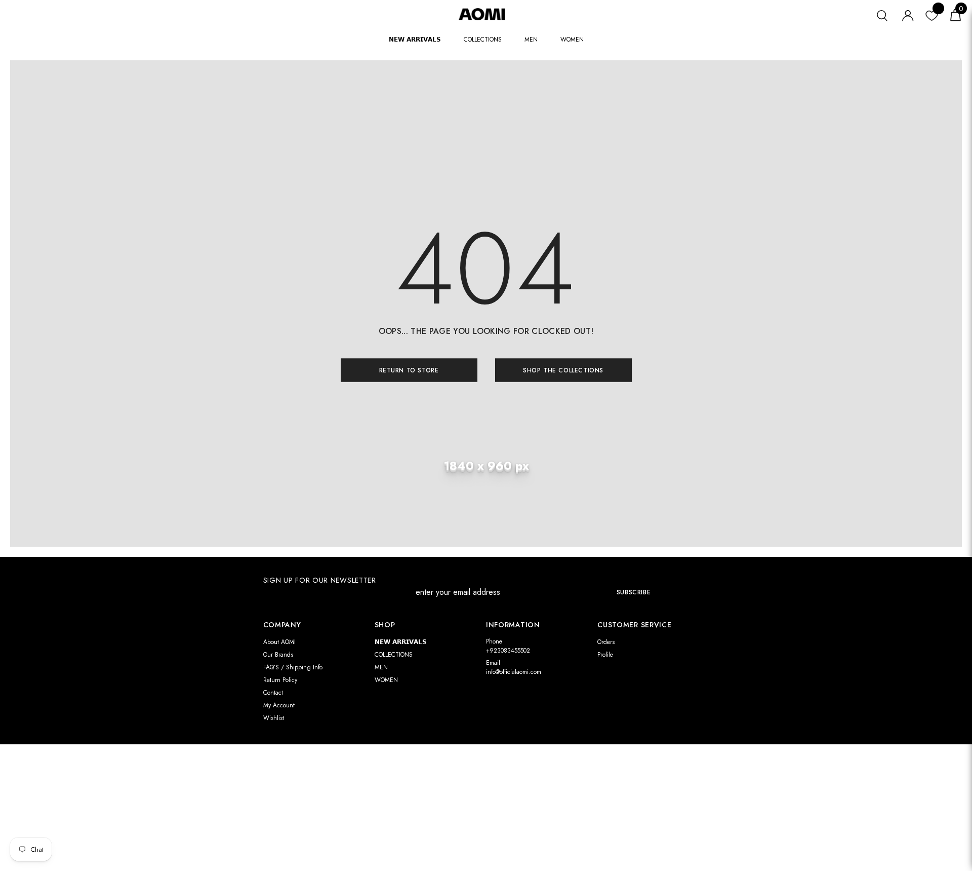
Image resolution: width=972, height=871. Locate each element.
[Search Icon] (882, 14)
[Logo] (486, 14)
